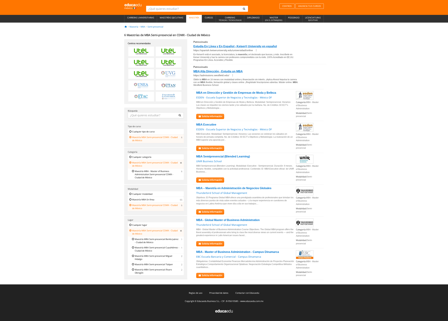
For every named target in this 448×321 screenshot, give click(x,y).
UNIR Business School (209, 161)
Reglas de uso (195, 292)
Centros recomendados (139, 43)
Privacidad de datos (218, 292)
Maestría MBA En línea (143, 199)
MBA (143, 26)
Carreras (230, 18)
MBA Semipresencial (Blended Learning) (223, 156)
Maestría (194, 17)
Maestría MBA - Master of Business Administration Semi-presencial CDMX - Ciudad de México (154, 174)
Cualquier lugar (139, 224)
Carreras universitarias (140, 17)
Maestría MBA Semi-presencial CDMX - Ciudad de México (155, 139)
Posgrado (293, 17)
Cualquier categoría (141, 157)
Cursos (209, 17)
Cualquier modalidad (142, 193)
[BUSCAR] (180, 115)
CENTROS (287, 6)
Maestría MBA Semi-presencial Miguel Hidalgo (153, 257)
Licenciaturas (313, 18)
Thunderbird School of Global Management (221, 193)
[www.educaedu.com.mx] (224, 310)
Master (273, 18)
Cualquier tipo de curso (143, 131)
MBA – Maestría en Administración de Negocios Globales (233, 188)
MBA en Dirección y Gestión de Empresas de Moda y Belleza (236, 92)
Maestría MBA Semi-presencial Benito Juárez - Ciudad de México (156, 241)
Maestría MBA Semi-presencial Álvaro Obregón (153, 271)
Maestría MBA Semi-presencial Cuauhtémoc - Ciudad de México (157, 249)
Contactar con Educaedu (247, 292)
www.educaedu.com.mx (251, 301)
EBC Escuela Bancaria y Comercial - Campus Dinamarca (228, 256)
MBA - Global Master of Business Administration (228, 220)
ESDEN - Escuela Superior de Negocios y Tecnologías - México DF (234, 97)
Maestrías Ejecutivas (171, 17)
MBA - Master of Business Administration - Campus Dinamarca (237, 251)
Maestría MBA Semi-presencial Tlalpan (154, 264)
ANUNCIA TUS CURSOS (309, 6)
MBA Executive (206, 124)
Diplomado (253, 17)
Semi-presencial (155, 26)
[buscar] (244, 9)
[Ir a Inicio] (125, 26)
